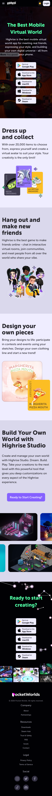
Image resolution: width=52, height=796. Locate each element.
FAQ (26, 740)
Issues (26, 744)
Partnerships (26, 715)
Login (46, 3)
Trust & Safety (26, 735)
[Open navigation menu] (3, 3)
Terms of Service (26, 764)
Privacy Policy (26, 760)
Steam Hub (26, 731)
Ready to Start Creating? (26, 497)
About (26, 711)
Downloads (26, 727)
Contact (26, 748)
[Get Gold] (40, 3)
